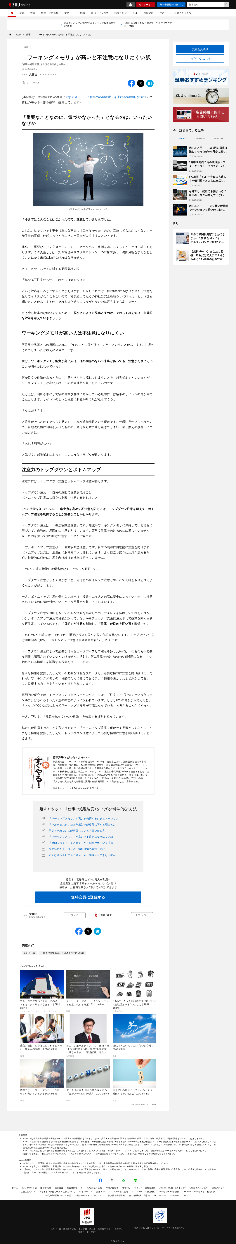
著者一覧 (126, 1188)
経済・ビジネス (100, 13)
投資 (32, 13)
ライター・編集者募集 (144, 1188)
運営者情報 (45, 1188)
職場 (26, 47)
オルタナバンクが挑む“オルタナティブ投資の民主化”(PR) (90, 25)
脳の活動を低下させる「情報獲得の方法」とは (77, 849)
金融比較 (149, 13)
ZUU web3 (175, 1195)
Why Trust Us (86, 1191)
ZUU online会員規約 (118, 1191)
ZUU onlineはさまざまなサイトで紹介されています (183, 1188)
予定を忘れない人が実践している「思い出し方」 (78, 830)
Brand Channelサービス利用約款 (199, 1191)
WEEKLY (201, 138)
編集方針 (100, 1191)
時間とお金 (120, 13)
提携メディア (218, 1188)
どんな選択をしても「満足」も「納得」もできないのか (82, 855)
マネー (68, 13)
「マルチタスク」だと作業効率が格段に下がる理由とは (82, 824)
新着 (21, 13)
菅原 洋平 (106, 915)
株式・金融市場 (50, 13)
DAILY (182, 138)
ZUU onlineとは (29, 1188)
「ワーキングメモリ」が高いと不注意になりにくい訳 (81, 836)
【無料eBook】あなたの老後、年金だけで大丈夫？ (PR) (148, 25)
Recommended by (139, 1104)
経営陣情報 (72, 1188)
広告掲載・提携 (94, 1188)
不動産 (81, 13)
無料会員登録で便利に (171, 4)
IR (82, 1188)
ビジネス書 (29, 952)
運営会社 (59, 1188)
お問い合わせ (112, 1188)
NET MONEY (160, 1195)
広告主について (28, 1191)
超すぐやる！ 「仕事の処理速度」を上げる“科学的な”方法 (106, 97)
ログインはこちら (200, 58)
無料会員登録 (200, 49)
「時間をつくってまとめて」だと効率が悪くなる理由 (81, 842)
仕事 (135, 13)
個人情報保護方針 (116, 1195)
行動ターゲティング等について (89, 1195)
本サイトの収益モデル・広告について (57, 1191)
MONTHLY (219, 138)
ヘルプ (187, 1195)
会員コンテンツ (183, 13)
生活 (161, 13)
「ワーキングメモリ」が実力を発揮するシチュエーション (83, 818)
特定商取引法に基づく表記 (58, 1195)
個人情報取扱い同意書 (139, 1195)
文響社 (33, 74)
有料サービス (146, 4)
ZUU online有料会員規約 (143, 1191)
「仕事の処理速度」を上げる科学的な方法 (63, 952)
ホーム (15, 1188)
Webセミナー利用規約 (169, 1191)
